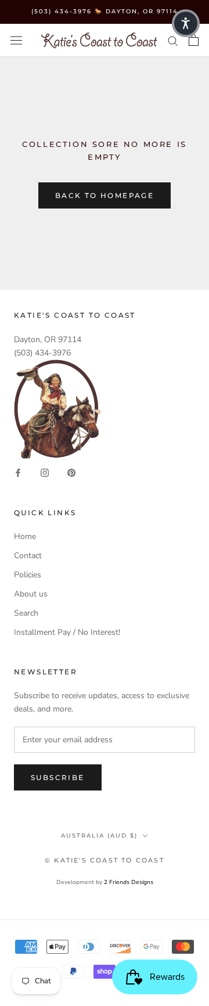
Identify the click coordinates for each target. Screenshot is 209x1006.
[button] (186, 23)
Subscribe (58, 777)
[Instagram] (45, 472)
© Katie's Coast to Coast (104, 860)
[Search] (173, 40)
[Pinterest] (71, 472)
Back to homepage (104, 195)
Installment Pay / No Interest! (67, 632)
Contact (28, 555)
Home (25, 536)
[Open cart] (194, 40)
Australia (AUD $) (99, 835)
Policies (27, 574)
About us (31, 593)
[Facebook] (18, 472)
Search (26, 613)
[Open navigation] (16, 40)
